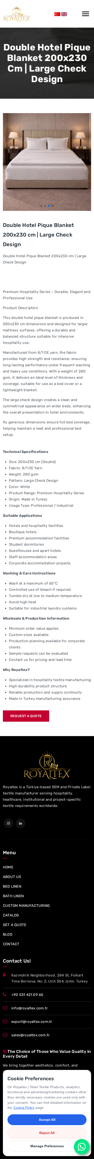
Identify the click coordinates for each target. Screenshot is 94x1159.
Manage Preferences (47, 1146)
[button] (41, 206)
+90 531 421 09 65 (27, 995)
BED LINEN (12, 886)
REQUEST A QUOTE (26, 716)
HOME (8, 867)
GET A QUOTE (14, 925)
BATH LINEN (13, 896)
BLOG (7, 934)
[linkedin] (20, 823)
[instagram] (8, 823)
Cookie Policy (24, 1108)
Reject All (47, 1133)
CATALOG (11, 915)
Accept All (47, 1120)
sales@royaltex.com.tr (30, 1035)
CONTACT (11, 944)
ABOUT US (12, 877)
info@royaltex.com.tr (29, 1008)
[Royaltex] (16, 14)
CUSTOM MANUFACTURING (26, 905)
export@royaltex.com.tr (31, 1021)
